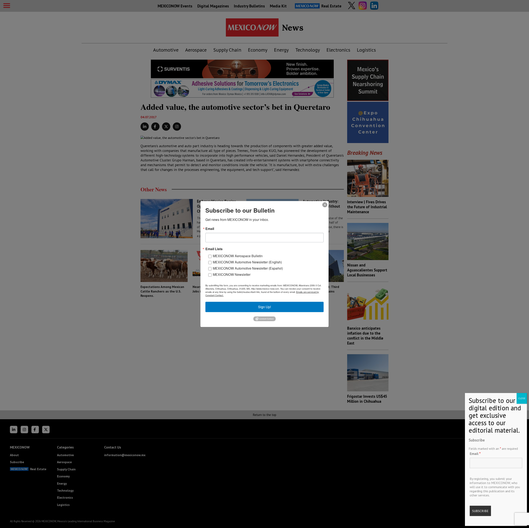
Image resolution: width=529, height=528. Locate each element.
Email (475, 453)
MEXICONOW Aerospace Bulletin (238, 255)
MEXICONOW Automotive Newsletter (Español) (248, 268)
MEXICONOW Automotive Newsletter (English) (247, 262)
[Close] (324, 204)
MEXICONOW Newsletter (231, 274)
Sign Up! (264, 306)
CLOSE (521, 398)
